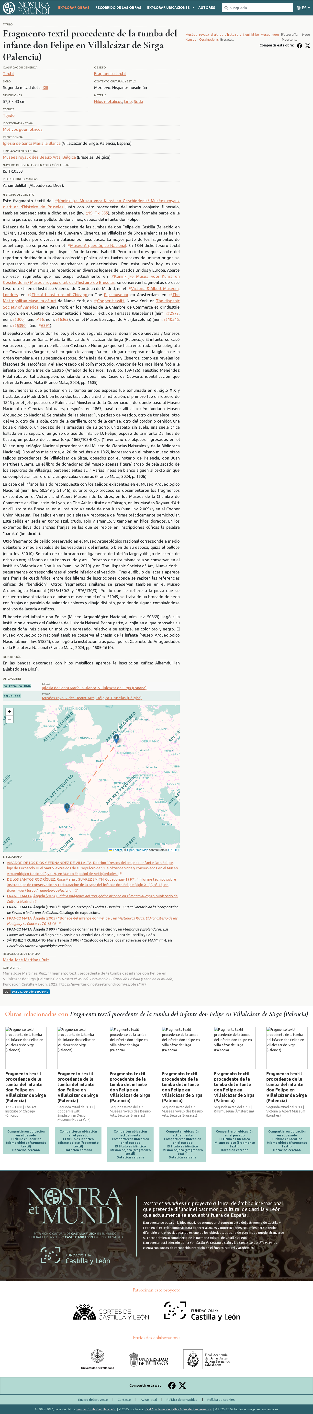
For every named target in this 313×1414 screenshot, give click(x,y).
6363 (64, 319)
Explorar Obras (73, 8)
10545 (173, 319)
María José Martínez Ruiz (26, 959)
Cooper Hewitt (110, 300)
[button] (67, 808)
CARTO (173, 850)
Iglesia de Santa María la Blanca (32, 143)
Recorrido (118, 8)
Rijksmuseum (116, 294)
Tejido (9, 115)
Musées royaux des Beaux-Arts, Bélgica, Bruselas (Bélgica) (92, 698)
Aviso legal (149, 1400)
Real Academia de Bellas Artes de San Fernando (178, 1409)
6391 (45, 325)
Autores (206, 8)
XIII (45, 87)
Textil (8, 73)
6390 (21, 325)
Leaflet (117, 850)
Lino (128, 101)
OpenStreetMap (137, 850)
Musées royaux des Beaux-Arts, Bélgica (39, 157)
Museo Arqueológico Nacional (98, 245)
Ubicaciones (168, 8)
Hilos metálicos (108, 101)
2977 (174, 313)
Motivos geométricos (23, 129)
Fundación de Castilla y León (96, 1409)
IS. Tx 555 (98, 213)
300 (20, 319)
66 (41, 319)
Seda (138, 101)
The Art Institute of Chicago (59, 294)
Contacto (124, 1400)
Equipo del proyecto (93, 1400)
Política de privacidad (182, 1400)
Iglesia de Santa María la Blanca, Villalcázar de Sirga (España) (94, 688)
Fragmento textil (110, 73)
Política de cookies (221, 1400)
